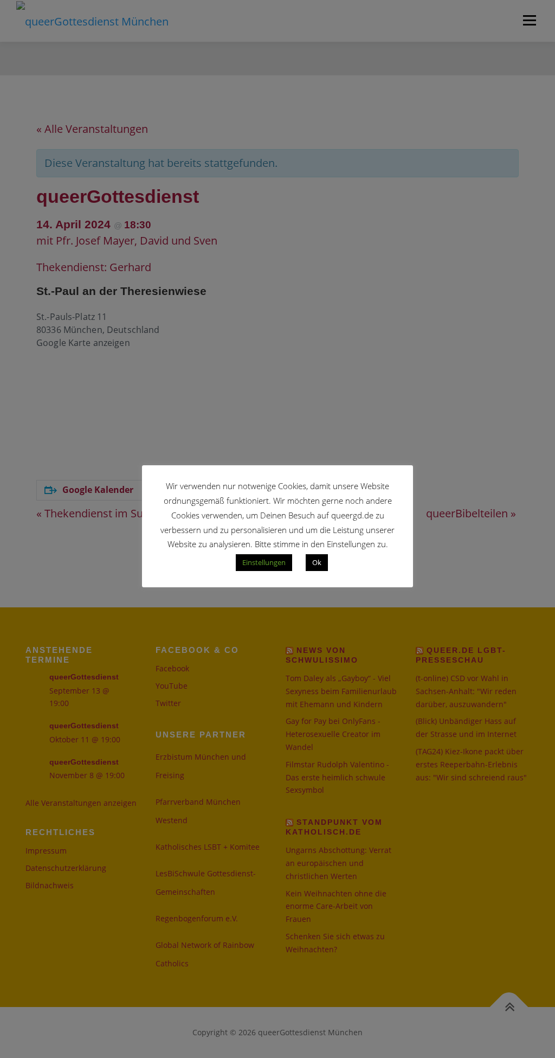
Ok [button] (316, 562)
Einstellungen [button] (264, 562)
